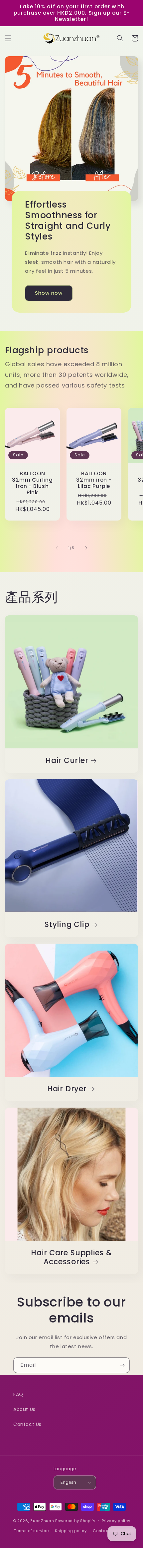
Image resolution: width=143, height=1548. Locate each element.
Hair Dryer (67, 1088)
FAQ (18, 1394)
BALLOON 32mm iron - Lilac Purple (94, 480)
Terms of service (31, 1530)
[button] (8, 38)
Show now (49, 292)
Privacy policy (116, 1520)
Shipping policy (71, 1530)
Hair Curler (67, 760)
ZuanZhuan (42, 1520)
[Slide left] (57, 548)
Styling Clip (67, 924)
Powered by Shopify (75, 1520)
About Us (24, 1409)
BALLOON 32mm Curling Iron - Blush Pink (32, 483)
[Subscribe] (122, 1365)
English (68, 1482)
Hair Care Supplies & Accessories (71, 1257)
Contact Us (27, 1424)
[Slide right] (86, 548)
